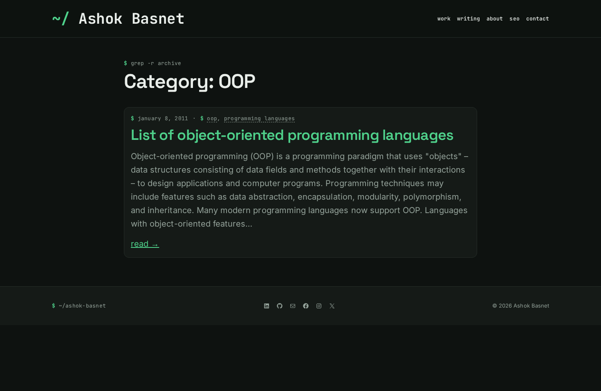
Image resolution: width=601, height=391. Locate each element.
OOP (212, 118)
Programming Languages (259, 118)
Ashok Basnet (131, 18)
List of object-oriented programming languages (292, 135)
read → (145, 244)
